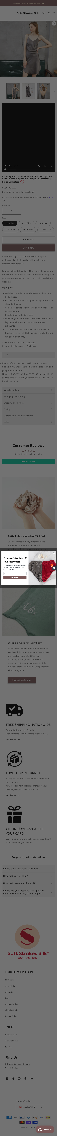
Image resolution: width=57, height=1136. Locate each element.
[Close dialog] (54, 553)
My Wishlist (54, 568)
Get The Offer (15, 577)
